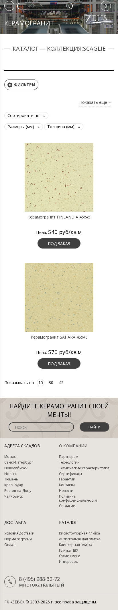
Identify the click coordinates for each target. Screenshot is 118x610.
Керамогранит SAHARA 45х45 (59, 337)
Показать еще (93, 102)
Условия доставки (19, 533)
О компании (73, 445)
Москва (10, 457)
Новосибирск (15, 468)
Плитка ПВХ (68, 551)
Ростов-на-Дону (17, 491)
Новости (66, 491)
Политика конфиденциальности (78, 498)
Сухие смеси (69, 556)
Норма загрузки (18, 539)
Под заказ (59, 243)
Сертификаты (70, 474)
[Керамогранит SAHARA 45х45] (59, 297)
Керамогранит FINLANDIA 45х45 (59, 217)
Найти (94, 427)
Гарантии (67, 479)
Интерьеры (68, 562)
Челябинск (13, 496)
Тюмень (11, 479)
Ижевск (10, 474)
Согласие (67, 506)
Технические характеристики (84, 468)
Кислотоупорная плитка (79, 533)
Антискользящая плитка (79, 539)
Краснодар (13, 485)
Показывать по (19, 382)
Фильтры (24, 84)
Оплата (10, 545)
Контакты (67, 485)
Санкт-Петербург (18, 462)
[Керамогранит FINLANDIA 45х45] (59, 177)
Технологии (69, 462)
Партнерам (68, 457)
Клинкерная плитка (75, 545)
